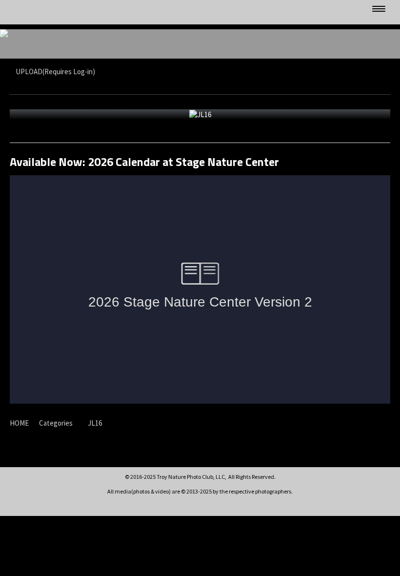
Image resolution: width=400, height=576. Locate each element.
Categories (56, 423)
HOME (19, 423)
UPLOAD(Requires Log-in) (55, 71)
